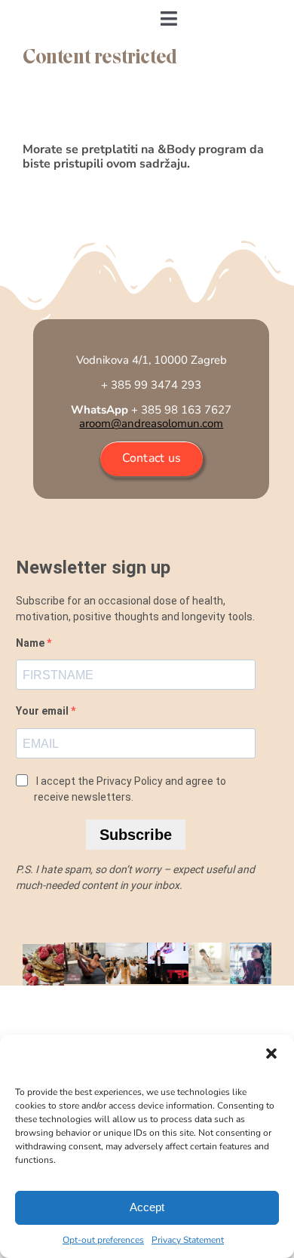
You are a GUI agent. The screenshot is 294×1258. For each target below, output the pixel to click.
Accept (147, 1207)
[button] (271, 1053)
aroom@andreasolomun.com (151, 423)
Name (31, 643)
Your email (43, 711)
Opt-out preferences (103, 1240)
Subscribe (136, 834)
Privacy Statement (188, 1240)
